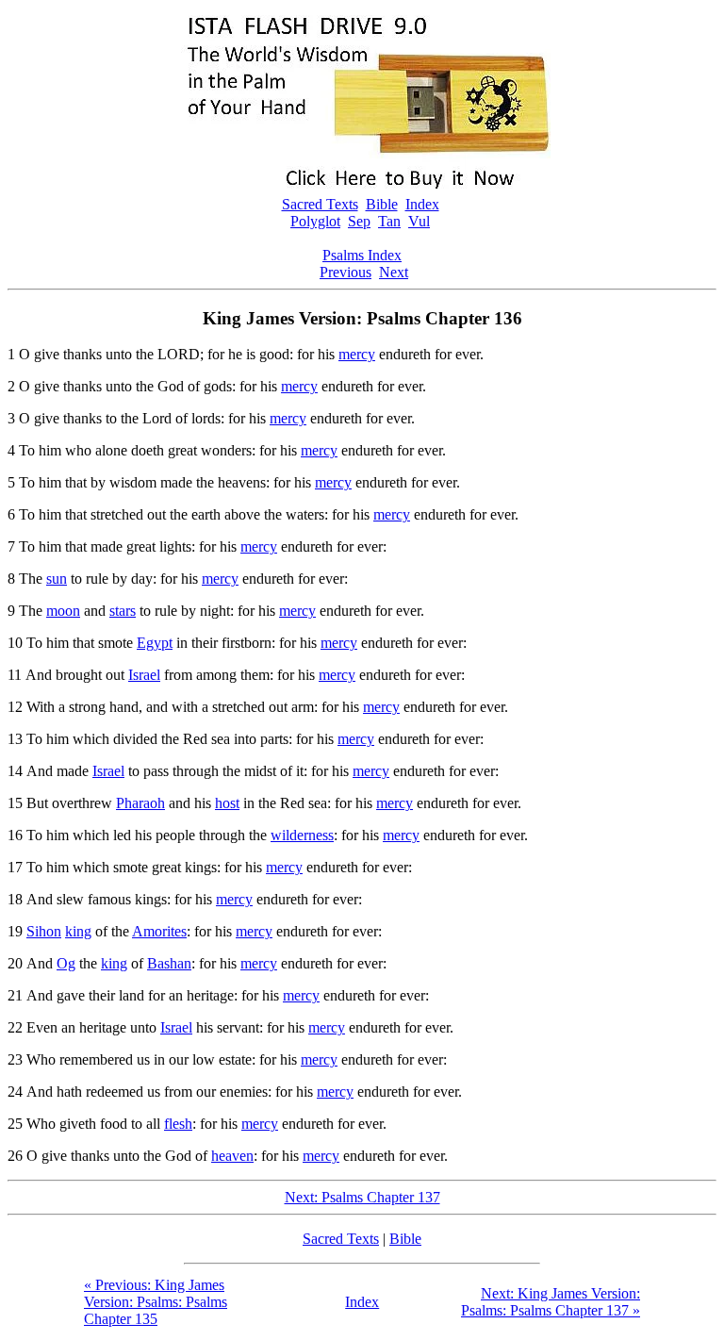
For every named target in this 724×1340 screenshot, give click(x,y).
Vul (419, 221)
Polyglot (315, 221)
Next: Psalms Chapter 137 (362, 1197)
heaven (232, 1156)
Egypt (155, 643)
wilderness (302, 835)
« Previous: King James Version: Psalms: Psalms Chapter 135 (155, 1302)
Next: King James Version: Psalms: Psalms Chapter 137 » (550, 1301)
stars (122, 611)
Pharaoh (140, 803)
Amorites (159, 931)
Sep (359, 221)
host (227, 803)
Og (66, 963)
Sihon (43, 931)
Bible (382, 204)
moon (63, 611)
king (78, 931)
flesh (178, 1124)
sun (56, 579)
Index (422, 204)
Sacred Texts (320, 204)
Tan (389, 221)
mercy (356, 354)
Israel (144, 675)
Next (393, 272)
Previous (345, 272)
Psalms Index (362, 255)
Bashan (169, 963)
